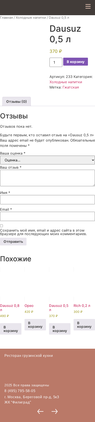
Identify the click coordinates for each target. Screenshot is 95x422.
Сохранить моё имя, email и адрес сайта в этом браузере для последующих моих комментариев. (43, 232)
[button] (40, 411)
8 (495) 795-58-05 (20, 391)
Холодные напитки (31, 18)
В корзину (75, 61)
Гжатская (71, 87)
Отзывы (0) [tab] (16, 101)
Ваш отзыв (10, 167)
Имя (5, 192)
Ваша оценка (12, 153)
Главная (6, 18)
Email (6, 209)
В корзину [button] (11, 329)
